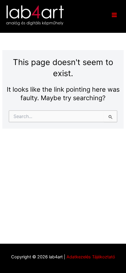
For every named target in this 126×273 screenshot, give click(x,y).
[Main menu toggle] (114, 15)
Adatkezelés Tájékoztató (91, 257)
